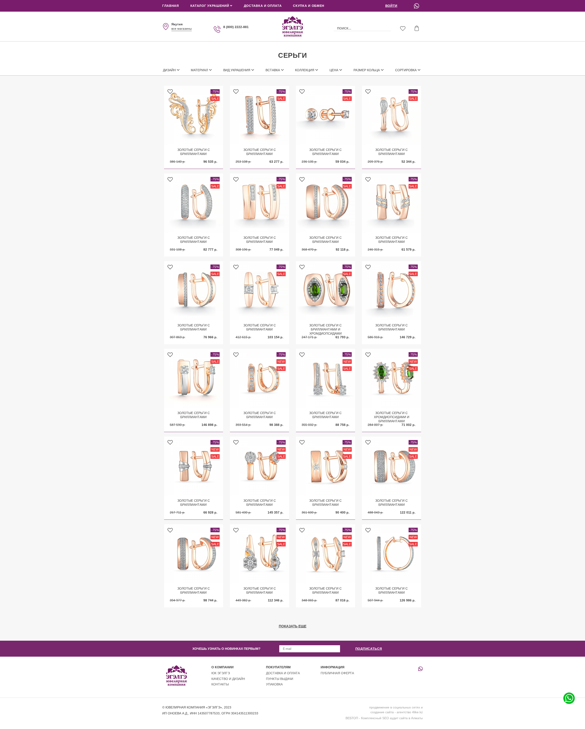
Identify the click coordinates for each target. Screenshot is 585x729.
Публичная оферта (337, 673)
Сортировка (406, 70)
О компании (222, 667)
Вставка (273, 70)
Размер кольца (367, 70)
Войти (391, 6)
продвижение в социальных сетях (394, 707)
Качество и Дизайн (228, 679)
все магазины (181, 28)
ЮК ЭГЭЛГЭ (220, 673)
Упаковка (274, 684)
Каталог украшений (210, 6)
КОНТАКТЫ (220, 684)
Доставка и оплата (263, 6)
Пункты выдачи (279, 679)
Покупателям (278, 667)
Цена (334, 70)
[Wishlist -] (402, 29)
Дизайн (169, 70)
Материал (199, 70)
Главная (170, 6)
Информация (332, 667)
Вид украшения (236, 70)
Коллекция (304, 70)
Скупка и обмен (308, 6)
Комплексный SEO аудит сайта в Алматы (392, 718)
